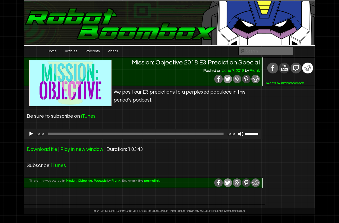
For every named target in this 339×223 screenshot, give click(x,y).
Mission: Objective (79, 180)
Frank (255, 71)
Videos (113, 51)
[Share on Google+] (237, 82)
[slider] (252, 133)
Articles (71, 51)
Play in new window (81, 149)
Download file (42, 149)
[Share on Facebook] (218, 82)
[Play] (31, 134)
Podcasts (93, 51)
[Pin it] (246, 82)
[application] (143, 134)
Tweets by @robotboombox (284, 83)
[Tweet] (228, 82)
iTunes (88, 116)
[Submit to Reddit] (255, 82)
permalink (152, 180)
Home (52, 51)
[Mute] (240, 134)
